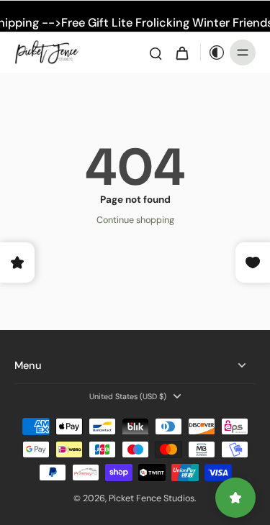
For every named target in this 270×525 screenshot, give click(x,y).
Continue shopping (135, 220)
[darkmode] (213, 52)
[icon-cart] (181, 52)
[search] (155, 52)
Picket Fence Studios (151, 498)
